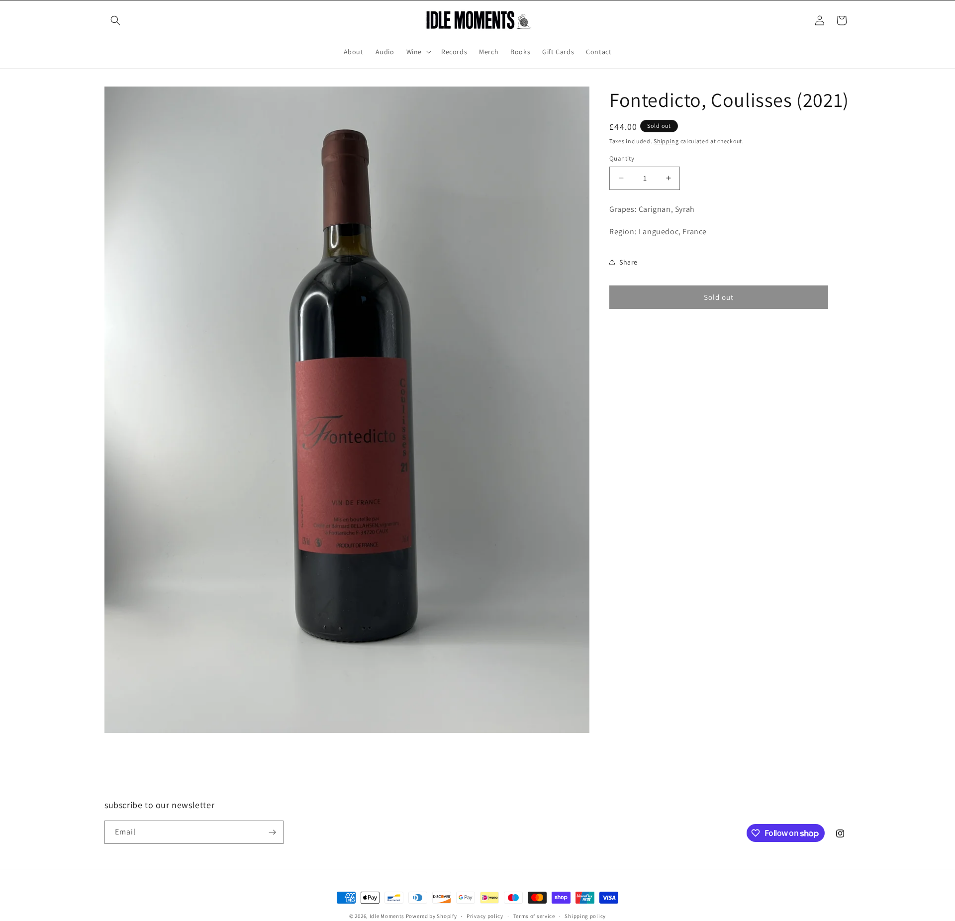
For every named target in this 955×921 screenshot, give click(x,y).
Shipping (666, 141)
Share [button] (628, 262)
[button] (115, 20)
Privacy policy (485, 916)
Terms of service (534, 916)
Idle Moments (387, 916)
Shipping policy (585, 916)
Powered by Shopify (431, 916)
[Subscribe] (272, 832)
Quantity (621, 158)
